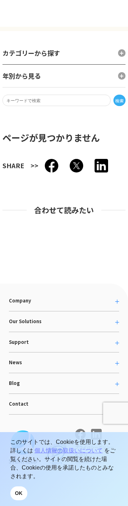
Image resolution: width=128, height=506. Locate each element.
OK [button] (18, 493)
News (15, 362)
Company (20, 300)
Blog (14, 383)
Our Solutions (25, 321)
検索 (119, 100)
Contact (18, 403)
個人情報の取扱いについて (68, 450)
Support (19, 342)
